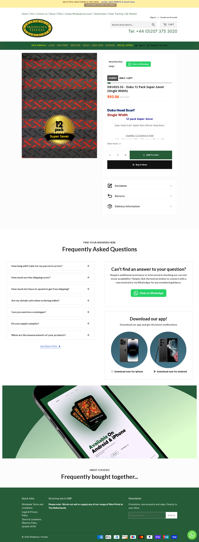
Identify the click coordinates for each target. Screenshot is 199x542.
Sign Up (171, 515)
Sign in (153, 17)
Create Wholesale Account (78, 13)
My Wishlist (131, 13)
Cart (171, 24)
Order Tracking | (116, 13)
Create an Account (168, 17)
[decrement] (110, 155)
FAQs (60, 13)
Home (25, 13)
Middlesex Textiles (39, 537)
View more (113, 143)
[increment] (125, 155)
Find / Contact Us (38, 13)
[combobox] (133, 24)
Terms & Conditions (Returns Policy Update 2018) (31, 523)
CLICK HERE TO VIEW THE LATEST (100, 5)
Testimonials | (100, 13)
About (52, 13)
